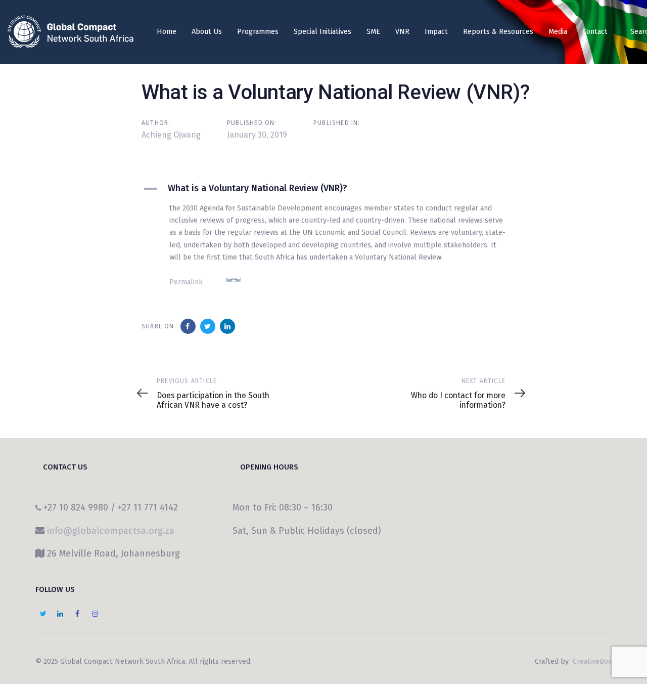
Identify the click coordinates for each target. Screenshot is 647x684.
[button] (331, 189)
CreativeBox (591, 661)
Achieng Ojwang (171, 135)
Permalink (186, 282)
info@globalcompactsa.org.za (110, 530)
